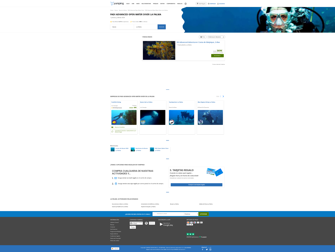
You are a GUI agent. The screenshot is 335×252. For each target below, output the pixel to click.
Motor (162, 3)
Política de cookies (114, 240)
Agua (128, 3)
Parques (155, 3)
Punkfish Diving (116, 102)
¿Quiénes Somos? (114, 222)
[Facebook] (202, 250)
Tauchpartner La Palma (176, 102)
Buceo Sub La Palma (146, 102)
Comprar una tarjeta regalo (196, 184)
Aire (133, 3)
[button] (223, 96)
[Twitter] (207, 250)
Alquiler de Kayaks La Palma (148, 206)
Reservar (217, 55)
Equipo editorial (114, 234)
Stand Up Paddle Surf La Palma (120, 206)
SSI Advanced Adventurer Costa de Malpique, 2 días (198, 42)
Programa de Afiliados (115, 231)
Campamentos (171, 3)
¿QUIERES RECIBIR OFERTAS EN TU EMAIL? (137, 214)
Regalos (179, 3)
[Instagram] (210, 250)
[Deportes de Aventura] (117, 3)
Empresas (213, 3)
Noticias (112, 224)
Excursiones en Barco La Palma (120, 204)
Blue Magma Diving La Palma (206, 102)
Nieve (137, 3)
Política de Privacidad (115, 238)
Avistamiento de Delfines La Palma (150, 204)
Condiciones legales (115, 236)
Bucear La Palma (174, 204)
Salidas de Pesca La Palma (206, 204)
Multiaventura (146, 3)
